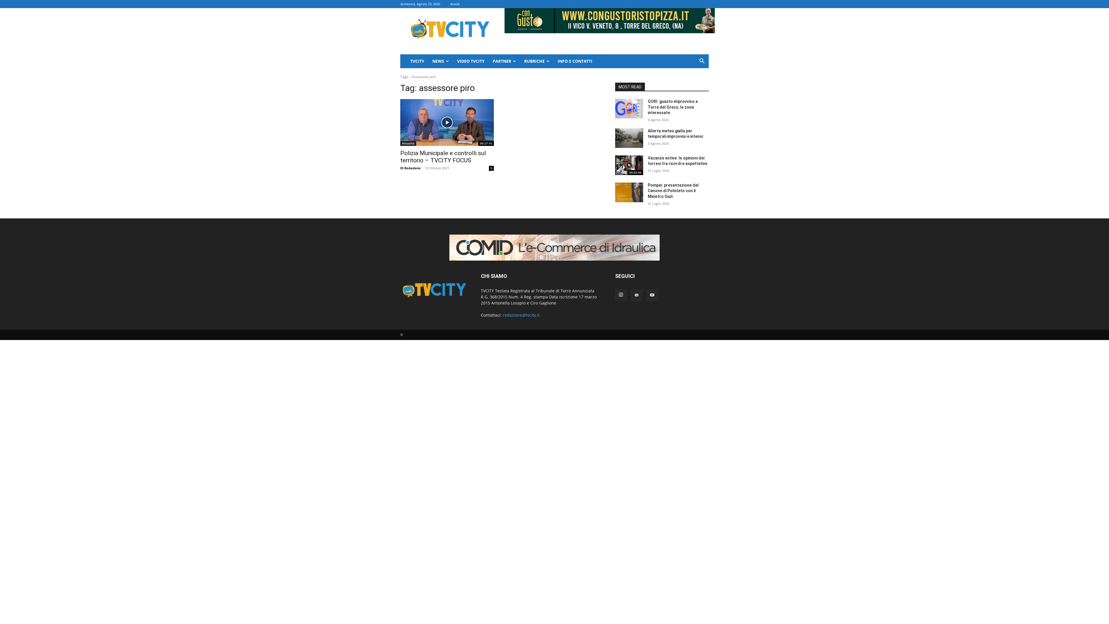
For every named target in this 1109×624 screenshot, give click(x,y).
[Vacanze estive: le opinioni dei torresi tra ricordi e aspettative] (629, 165)
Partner (502, 61)
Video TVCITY (471, 61)
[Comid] (554, 248)
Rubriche (534, 61)
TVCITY (417, 61)
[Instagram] (621, 295)
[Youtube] (652, 295)
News (438, 61)
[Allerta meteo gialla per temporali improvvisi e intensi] (629, 138)
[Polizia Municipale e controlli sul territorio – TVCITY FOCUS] (447, 122)
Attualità (408, 143)
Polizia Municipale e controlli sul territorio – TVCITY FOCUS (443, 157)
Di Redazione (410, 168)
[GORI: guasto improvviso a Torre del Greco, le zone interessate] (629, 108)
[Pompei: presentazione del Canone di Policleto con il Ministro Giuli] (629, 192)
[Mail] (636, 295)
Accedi (455, 4)
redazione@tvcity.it (521, 315)
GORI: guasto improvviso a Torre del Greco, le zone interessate (673, 107)
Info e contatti (575, 61)
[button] (702, 61)
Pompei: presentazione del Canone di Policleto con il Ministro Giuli (673, 191)
